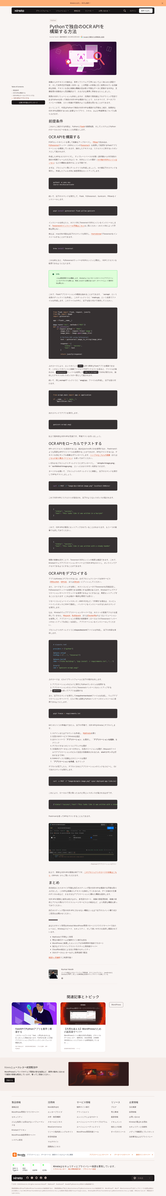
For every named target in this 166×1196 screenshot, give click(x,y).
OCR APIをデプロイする (21, 98)
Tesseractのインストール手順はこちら (68, 225)
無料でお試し (146, 11)
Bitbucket (54, 582)
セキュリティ (17, 1117)
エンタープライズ (55, 1112)
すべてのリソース (118, 1131)
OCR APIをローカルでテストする (23, 95)
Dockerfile (92, 615)
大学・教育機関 (54, 1117)
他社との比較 (116, 1127)
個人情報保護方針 (74, 1169)
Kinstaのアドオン (19, 1130)
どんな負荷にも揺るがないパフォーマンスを (28, 1123)
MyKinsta (87, 733)
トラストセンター (59, 1169)
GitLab (76, 582)
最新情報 (114, 1117)
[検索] (124, 10)
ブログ (113, 1107)
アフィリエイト (83, 1112)
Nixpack (66, 615)
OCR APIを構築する (19, 93)
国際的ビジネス (54, 1146)
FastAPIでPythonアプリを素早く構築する (33, 1030)
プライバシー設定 (89, 1169)
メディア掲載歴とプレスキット (141, 1131)
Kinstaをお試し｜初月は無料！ (80, 3)
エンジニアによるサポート (87, 1117)
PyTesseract (54, 145)
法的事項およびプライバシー (141, 1136)
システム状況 (17, 1140)
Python (53, 20)
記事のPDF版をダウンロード (28, 102)
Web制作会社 (53, 1107)
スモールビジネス (55, 1122)
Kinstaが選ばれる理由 (138, 1122)
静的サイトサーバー (143, 1155)
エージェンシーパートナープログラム (92, 1122)
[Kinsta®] (19, 10)
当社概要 (132, 1107)
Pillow (95, 142)
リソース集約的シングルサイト (60, 1131)
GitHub (64, 582)
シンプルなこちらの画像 (100, 455)
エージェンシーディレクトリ (88, 1127)
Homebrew (96, 234)
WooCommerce (55, 1127)
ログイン (133, 11)
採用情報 (132, 1112)
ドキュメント (116, 1122)
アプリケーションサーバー (99, 1155)
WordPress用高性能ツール (88, 1131)
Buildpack (76, 615)
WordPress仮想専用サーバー (24, 1135)
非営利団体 (52, 1136)
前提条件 (16, 90)
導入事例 (114, 1112)
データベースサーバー (122, 1155)
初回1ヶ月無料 (54, 957)
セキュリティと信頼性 (138, 1127)
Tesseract (85, 145)
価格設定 (15, 1107)
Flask (82, 126)
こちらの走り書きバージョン (60, 458)
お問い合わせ (134, 1117)
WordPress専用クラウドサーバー (25, 1112)
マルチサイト (53, 1141)
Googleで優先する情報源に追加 (93, 37)
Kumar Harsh (54, 37)
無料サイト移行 (83, 1107)
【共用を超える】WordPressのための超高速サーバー (82, 1030)
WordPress (116, 1004)
